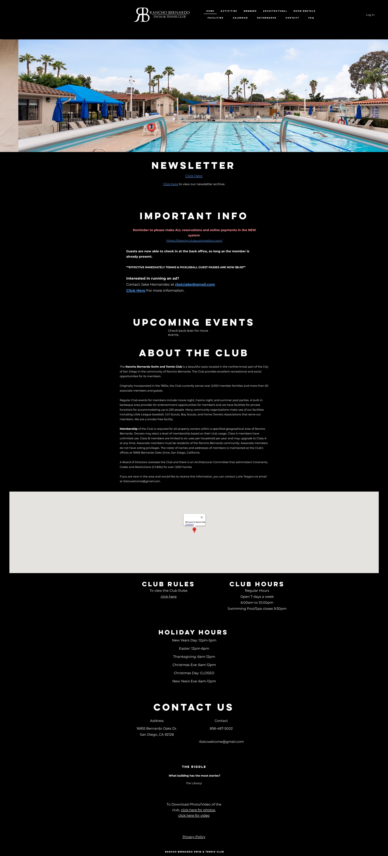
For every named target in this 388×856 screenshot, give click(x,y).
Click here (170, 184)
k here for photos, (201, 810)
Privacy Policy (193, 837)
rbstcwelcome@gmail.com (141, 481)
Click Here (135, 290)
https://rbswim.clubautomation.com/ (194, 240)
